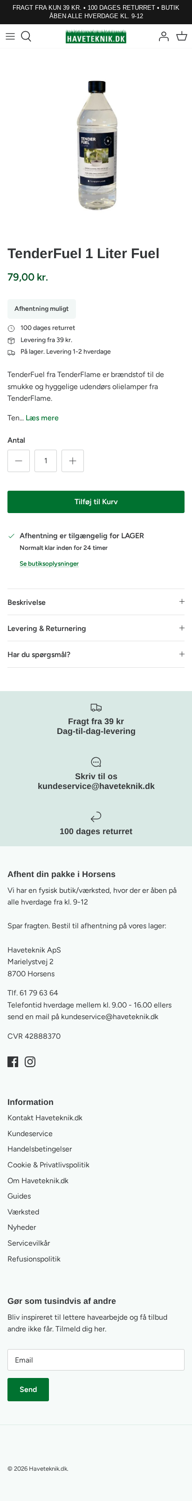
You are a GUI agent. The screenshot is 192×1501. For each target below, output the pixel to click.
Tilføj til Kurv (96, 501)
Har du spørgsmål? (38, 654)
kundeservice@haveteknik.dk (109, 1016)
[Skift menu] (10, 36)
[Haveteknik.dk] (96, 36)
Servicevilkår (28, 1243)
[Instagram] (30, 1061)
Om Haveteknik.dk (38, 1180)
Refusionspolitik (34, 1258)
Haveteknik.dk (48, 1468)
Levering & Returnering (46, 628)
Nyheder (21, 1227)
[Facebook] (12, 1061)
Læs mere (42, 417)
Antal (16, 440)
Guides (19, 1196)
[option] (96, 144)
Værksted (23, 1211)
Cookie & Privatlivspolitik (48, 1164)
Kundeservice (30, 1133)
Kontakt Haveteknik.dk (44, 1117)
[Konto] (161, 36)
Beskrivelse (26, 602)
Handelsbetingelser (39, 1149)
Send (28, 1389)
